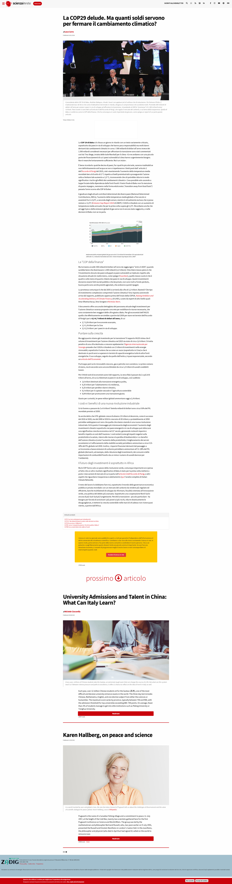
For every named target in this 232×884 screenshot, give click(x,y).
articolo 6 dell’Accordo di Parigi (131, 474)
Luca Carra (69, 31)
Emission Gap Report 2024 (103, 203)
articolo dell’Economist (91, 359)
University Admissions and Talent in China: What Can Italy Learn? (114, 599)
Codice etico (31, 864)
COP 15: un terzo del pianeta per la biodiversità (77, 519)
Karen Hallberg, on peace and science (107, 735)
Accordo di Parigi (89, 171)
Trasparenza (39, 864)
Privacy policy (23, 864)
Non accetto (190, 880)
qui (123, 477)
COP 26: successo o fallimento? (73, 523)
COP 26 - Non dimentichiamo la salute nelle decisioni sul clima (81, 521)
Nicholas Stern (114, 301)
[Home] (19, 4)
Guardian (124, 276)
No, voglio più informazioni (75, 882)
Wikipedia (112, 810)
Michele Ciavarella (72, 611)
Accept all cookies (202, 880)
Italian (88, 842)
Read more (115, 713)
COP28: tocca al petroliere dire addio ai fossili (77, 527)
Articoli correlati (69, 515)
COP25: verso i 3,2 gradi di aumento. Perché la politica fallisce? (81, 525)
